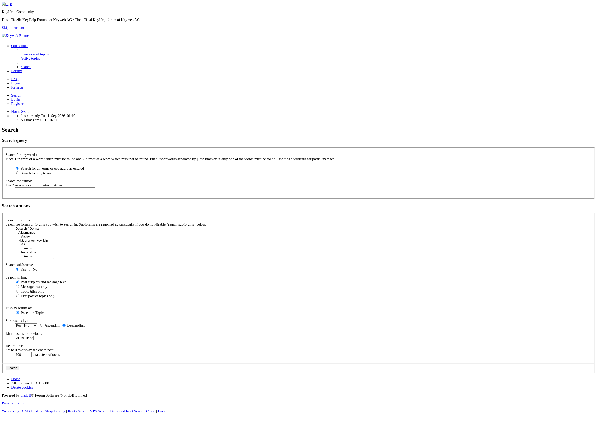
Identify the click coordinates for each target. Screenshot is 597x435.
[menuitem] (35, 54)
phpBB (26, 395)
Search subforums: (19, 265)
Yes (23, 269)
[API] (34, 245)
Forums (16, 71)
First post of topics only (37, 296)
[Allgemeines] (34, 233)
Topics (39, 313)
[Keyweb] (298, 36)
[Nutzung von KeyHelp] (34, 241)
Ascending (52, 325)
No (34, 269)
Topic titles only (32, 291)
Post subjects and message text (43, 282)
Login (15, 99)
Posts (24, 313)
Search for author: (19, 181)
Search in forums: (18, 220)
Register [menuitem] (17, 87)
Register (17, 104)
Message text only (33, 287)
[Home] (7, 4)
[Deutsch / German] (34, 229)
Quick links (19, 46)
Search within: (16, 277)
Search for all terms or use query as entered (52, 168)
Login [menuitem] (15, 83)
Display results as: (19, 308)
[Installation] (34, 253)
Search (16, 95)
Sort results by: (17, 321)
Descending (75, 325)
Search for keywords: (21, 155)
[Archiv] (34, 237)
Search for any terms (35, 173)
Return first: (14, 346)
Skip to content (13, 28)
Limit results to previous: (24, 333)
